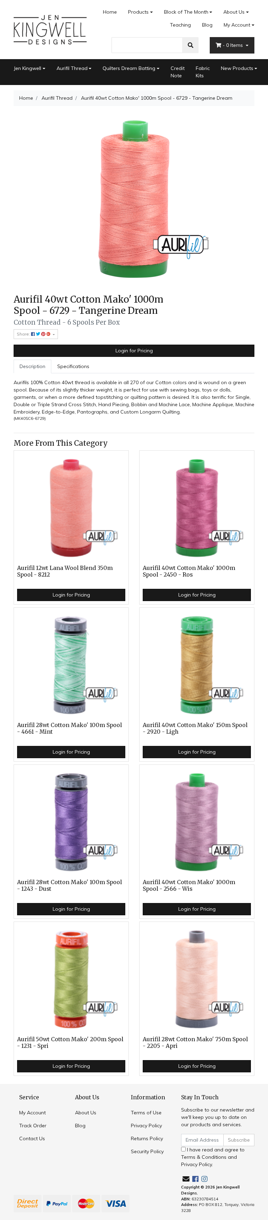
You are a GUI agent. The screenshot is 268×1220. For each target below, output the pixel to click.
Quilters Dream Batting (129, 68)
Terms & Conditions (203, 1157)
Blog (207, 25)
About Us (234, 12)
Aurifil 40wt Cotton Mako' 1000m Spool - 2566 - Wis (189, 885)
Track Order (32, 1125)
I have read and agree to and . (213, 1157)
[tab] (32, 366)
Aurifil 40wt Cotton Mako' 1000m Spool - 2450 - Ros (189, 571)
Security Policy (147, 1151)
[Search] (191, 45)
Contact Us (32, 1138)
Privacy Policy (146, 1125)
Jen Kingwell (27, 68)
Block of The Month (186, 12)
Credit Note (178, 72)
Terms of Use (146, 1112)
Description (32, 366)
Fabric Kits (203, 72)
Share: (24, 334)
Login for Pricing (134, 350)
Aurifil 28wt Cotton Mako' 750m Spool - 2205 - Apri (195, 1042)
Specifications (73, 366)
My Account (237, 25)
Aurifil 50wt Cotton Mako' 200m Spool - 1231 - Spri (70, 1042)
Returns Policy (147, 1138)
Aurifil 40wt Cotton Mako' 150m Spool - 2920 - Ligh (195, 728)
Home (110, 12)
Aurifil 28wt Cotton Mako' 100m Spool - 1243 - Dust (69, 885)
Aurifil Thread (72, 68)
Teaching (180, 25)
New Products (237, 68)
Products (138, 12)
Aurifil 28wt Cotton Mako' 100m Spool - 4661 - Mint (69, 728)
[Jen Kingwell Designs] (50, 29)
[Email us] (186, 1179)
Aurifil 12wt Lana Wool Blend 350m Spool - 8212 (65, 571)
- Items (233, 45)
